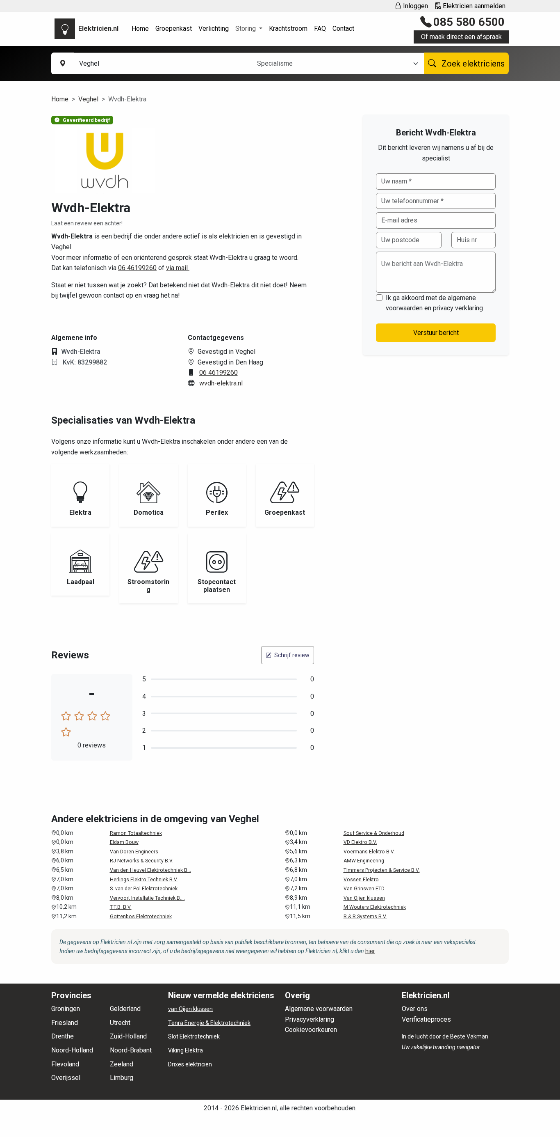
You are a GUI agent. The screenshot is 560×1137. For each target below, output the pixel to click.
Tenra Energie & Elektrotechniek (209, 1023)
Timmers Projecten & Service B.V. (382, 870)
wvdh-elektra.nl (221, 383)
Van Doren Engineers (134, 852)
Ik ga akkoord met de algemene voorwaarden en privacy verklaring (434, 303)
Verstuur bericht (436, 333)
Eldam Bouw (124, 842)
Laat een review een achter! (87, 223)
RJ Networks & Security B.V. (141, 861)
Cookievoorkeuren (311, 1030)
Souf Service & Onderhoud (374, 833)
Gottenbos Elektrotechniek (141, 916)
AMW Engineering (364, 861)
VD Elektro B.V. (360, 842)
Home (140, 28)
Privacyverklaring (309, 1019)
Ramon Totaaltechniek (136, 833)
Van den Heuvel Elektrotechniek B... (150, 870)
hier (370, 951)
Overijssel (65, 1078)
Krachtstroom (288, 28)
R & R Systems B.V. (365, 916)
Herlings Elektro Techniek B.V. (144, 880)
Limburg (121, 1078)
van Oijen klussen (190, 1009)
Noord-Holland (72, 1050)
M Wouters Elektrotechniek (375, 907)
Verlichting (213, 28)
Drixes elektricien (190, 1064)
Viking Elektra (185, 1050)
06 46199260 (137, 268)
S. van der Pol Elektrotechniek (144, 889)
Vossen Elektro (361, 880)
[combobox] (333, 63)
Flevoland (65, 1064)
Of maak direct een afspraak (461, 37)
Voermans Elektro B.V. (369, 852)
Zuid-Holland (128, 1036)
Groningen (65, 1009)
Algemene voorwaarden (319, 1009)
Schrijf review (291, 655)
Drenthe (62, 1036)
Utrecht (120, 1023)
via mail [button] (177, 268)
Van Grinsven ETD (364, 889)
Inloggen (414, 6)
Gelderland (125, 1009)
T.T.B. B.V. (121, 907)
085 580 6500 (469, 22)
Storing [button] (246, 28)
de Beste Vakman (465, 1036)
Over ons (415, 1009)
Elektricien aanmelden (473, 6)
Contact (343, 28)
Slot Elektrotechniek (194, 1036)
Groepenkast (173, 28)
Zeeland (121, 1064)
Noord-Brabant (131, 1050)
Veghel (88, 99)
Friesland (64, 1023)
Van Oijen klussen (364, 898)
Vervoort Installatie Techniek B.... (147, 898)
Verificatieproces (426, 1019)
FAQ (320, 28)
